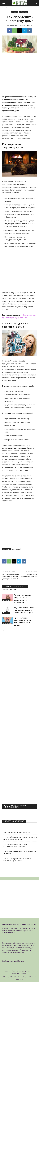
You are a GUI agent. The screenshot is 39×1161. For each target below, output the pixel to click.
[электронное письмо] (19, 30)
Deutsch (28, 928)
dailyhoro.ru (16, 549)
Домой (4, 8)
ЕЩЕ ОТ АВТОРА (9, 589)
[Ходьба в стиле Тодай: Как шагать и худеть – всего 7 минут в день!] (7, 610)
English (11, 928)
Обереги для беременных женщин (29, 575)
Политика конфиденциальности (22, 971)
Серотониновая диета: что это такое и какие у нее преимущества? (10, 576)
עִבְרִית (33, 928)
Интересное (14, 12)
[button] (3, 3)
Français (22, 928)
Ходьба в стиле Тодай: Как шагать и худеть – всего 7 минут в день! (24, 610)
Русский (18, 930)
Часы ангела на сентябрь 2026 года (16, 832)
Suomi (16, 928)
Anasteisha (13, 25)
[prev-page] (3, 630)
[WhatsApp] (14, 30)
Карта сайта (16, 973)
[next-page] (7, 630)
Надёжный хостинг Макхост (13, 961)
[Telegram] (24, 30)
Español (25, 930)
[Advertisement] (19, 75)
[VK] (29, 30)
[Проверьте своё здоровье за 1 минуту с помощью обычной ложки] (7, 620)
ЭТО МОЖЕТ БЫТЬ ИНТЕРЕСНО (15, 586)
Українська (11, 933)
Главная (7, 971)
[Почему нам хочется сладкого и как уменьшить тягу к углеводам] (7, 597)
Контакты (24, 973)
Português (11, 930)
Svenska (31, 930)
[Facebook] (9, 30)
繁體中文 (5, 928)
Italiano (4, 930)
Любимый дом (23, 12)
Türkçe (4, 933)
